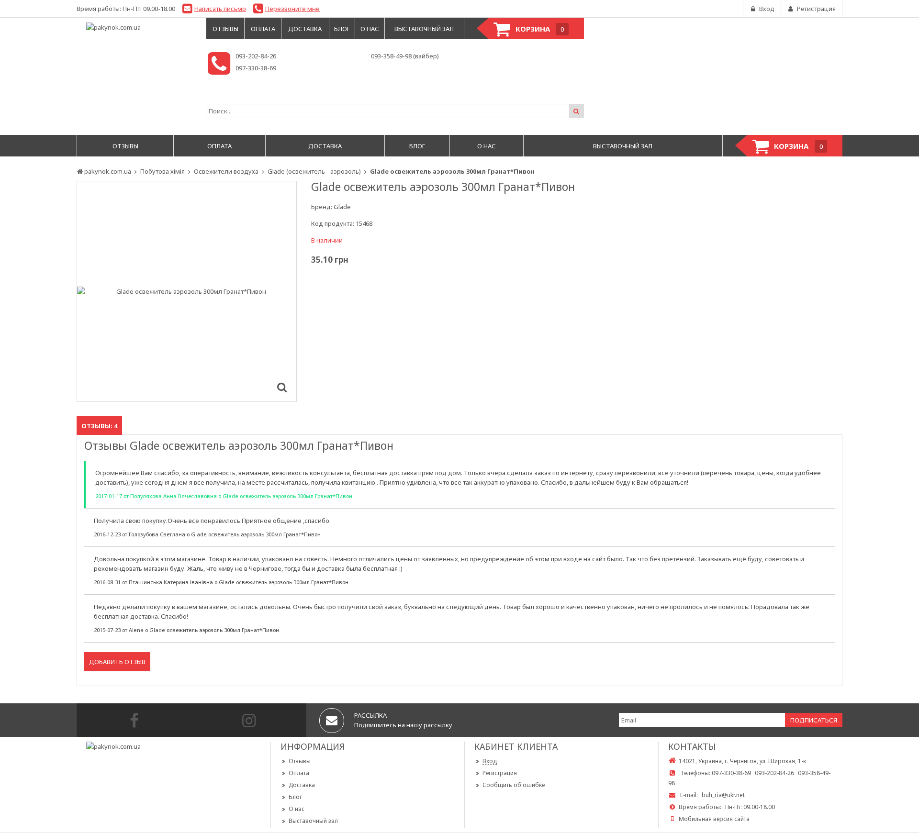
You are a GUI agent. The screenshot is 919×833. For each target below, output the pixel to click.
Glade (342, 206)
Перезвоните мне (292, 8)
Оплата (299, 773)
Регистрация (499, 773)
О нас (296, 809)
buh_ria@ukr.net (723, 795)
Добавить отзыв (117, 661)
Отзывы (300, 761)
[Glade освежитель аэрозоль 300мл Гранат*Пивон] (281, 387)
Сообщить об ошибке (513, 785)
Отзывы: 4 (99, 426)
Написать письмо (220, 8)
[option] (186, 291)
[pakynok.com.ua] (136, 27)
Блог (295, 797)
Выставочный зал (313, 821)
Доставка (302, 785)
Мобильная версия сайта (714, 819)
